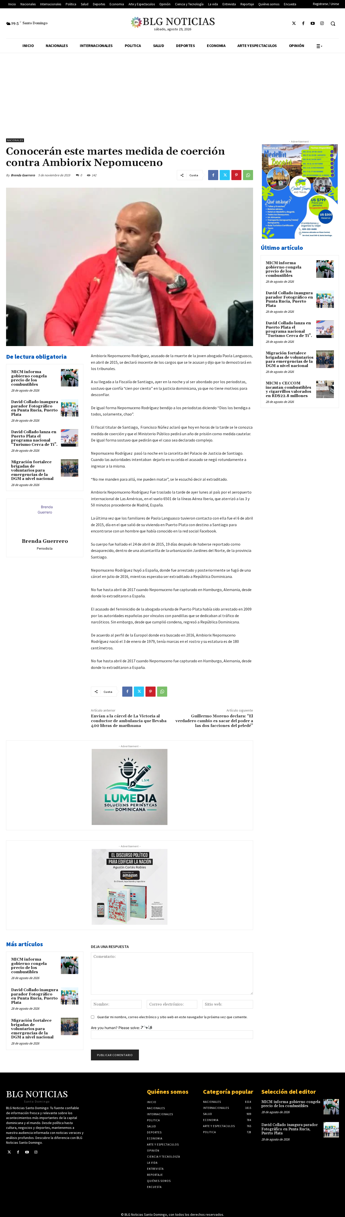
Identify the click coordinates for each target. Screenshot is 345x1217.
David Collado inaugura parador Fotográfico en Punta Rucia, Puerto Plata (34, 408)
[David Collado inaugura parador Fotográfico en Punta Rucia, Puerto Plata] (69, 408)
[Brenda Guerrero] (45, 519)
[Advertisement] (172, 90)
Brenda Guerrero (23, 175)
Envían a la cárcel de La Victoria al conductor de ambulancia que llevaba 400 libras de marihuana (128, 721)
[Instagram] (322, 23)
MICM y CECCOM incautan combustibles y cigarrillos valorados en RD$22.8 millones (288, 389)
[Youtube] (312, 23)
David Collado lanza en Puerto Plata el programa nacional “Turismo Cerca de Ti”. (34, 438)
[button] (333, 23)
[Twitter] (293, 23)
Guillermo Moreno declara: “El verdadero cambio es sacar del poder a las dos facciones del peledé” (214, 721)
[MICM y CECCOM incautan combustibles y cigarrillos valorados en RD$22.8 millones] (325, 389)
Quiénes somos (167, 1092)
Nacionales (15, 140)
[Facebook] (303, 23)
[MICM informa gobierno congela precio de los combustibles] (69, 377)
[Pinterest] (236, 175)
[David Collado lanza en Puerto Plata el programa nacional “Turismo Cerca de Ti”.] (69, 438)
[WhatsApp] (248, 175)
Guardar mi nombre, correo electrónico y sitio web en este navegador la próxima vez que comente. (172, 1017)
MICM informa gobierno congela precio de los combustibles (29, 378)
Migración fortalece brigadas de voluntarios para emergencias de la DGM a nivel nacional (32, 470)
